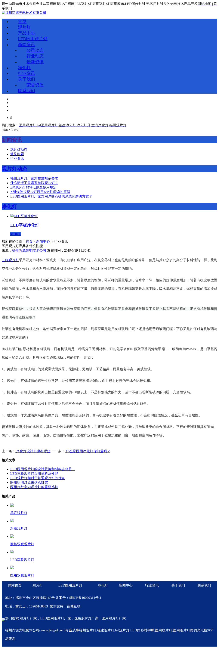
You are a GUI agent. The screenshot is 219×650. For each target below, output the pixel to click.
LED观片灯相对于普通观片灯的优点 (37, 478)
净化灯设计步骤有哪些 (32, 451)
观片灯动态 (18, 149)
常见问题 (17, 154)
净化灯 (24, 67)
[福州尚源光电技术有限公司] (24, 13)
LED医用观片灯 (32, 38)
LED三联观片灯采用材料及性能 (34, 473)
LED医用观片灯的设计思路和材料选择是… (42, 469)
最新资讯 (35, 61)
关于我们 (26, 79)
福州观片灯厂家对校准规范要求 (34, 178)
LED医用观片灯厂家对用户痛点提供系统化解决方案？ (51, 196)
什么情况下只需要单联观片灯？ (34, 183)
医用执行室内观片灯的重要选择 (34, 487)
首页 (22, 21)
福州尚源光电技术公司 (29, 250)
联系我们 (26, 90)
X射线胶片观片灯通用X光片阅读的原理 (40, 192)
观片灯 (24, 27)
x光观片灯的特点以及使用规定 (33, 187)
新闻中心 (43, 241)
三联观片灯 (10, 260)
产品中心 (26, 33)
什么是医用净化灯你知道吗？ (87, 451)
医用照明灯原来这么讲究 (29, 482)
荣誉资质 (35, 85)
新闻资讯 (26, 44)
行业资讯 (26, 73)
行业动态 (35, 56)
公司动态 (35, 50)
